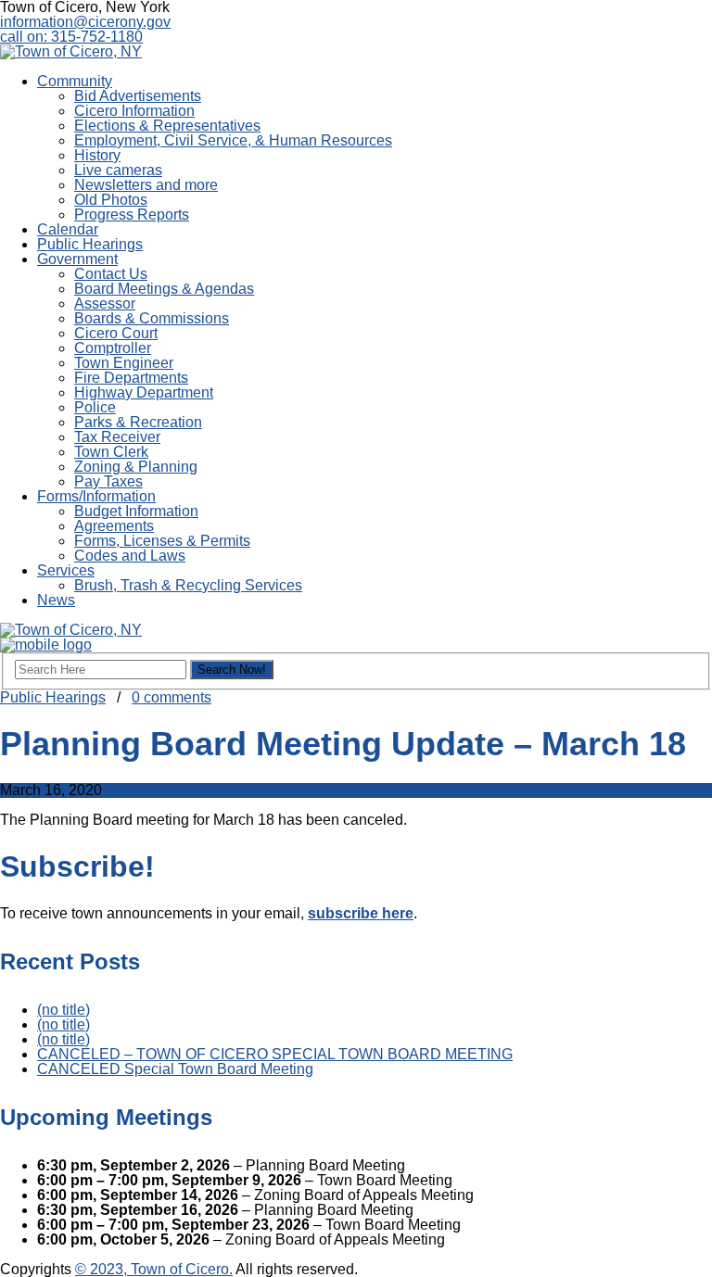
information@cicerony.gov (85, 22)
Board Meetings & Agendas (164, 289)
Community (74, 81)
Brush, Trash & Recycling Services (188, 585)
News (56, 600)
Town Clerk (111, 452)
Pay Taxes (108, 481)
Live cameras (118, 170)
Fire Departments (131, 378)
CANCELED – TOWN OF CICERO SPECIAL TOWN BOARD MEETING (275, 1054)
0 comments (171, 697)
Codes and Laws (129, 555)
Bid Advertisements (137, 96)
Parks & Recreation (138, 422)
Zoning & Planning (135, 466)
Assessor (104, 303)
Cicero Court (116, 333)
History (97, 155)
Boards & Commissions (151, 318)
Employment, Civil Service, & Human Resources (233, 140)
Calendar (67, 229)
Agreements (114, 526)
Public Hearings (90, 244)
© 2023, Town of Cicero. (154, 1269)
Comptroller (112, 348)
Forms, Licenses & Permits (162, 541)
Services (66, 570)
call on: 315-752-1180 (71, 36)
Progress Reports (131, 214)
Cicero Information (134, 111)
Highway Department (143, 392)
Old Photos (110, 200)
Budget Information (136, 511)
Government (77, 259)
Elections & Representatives (167, 125)
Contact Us (110, 274)
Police (95, 407)
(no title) (63, 1010)
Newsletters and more (146, 185)
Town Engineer (123, 363)
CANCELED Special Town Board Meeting (175, 1069)
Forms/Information (96, 496)
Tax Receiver (117, 437)
